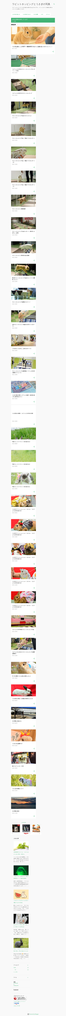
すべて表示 (14, 21)
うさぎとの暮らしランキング (19, 1001)
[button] (53, 52)
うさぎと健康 (35, 14)
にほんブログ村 (17, 1005)
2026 (15, 967)
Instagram (16, 985)
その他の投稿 (23, 822)
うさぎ (42, 14)
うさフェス (48, 14)
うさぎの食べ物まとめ (16, 14)
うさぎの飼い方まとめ (26, 14)
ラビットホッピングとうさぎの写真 (31, 4)
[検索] (54, 4)
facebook (16, 983)
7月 (15, 969)
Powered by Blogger (34, 1014)
